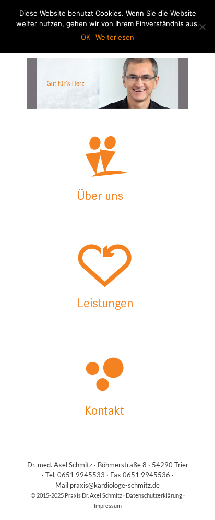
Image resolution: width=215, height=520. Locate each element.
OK (85, 37)
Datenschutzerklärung (154, 495)
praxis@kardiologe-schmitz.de (115, 485)
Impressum (108, 505)
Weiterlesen (114, 37)
